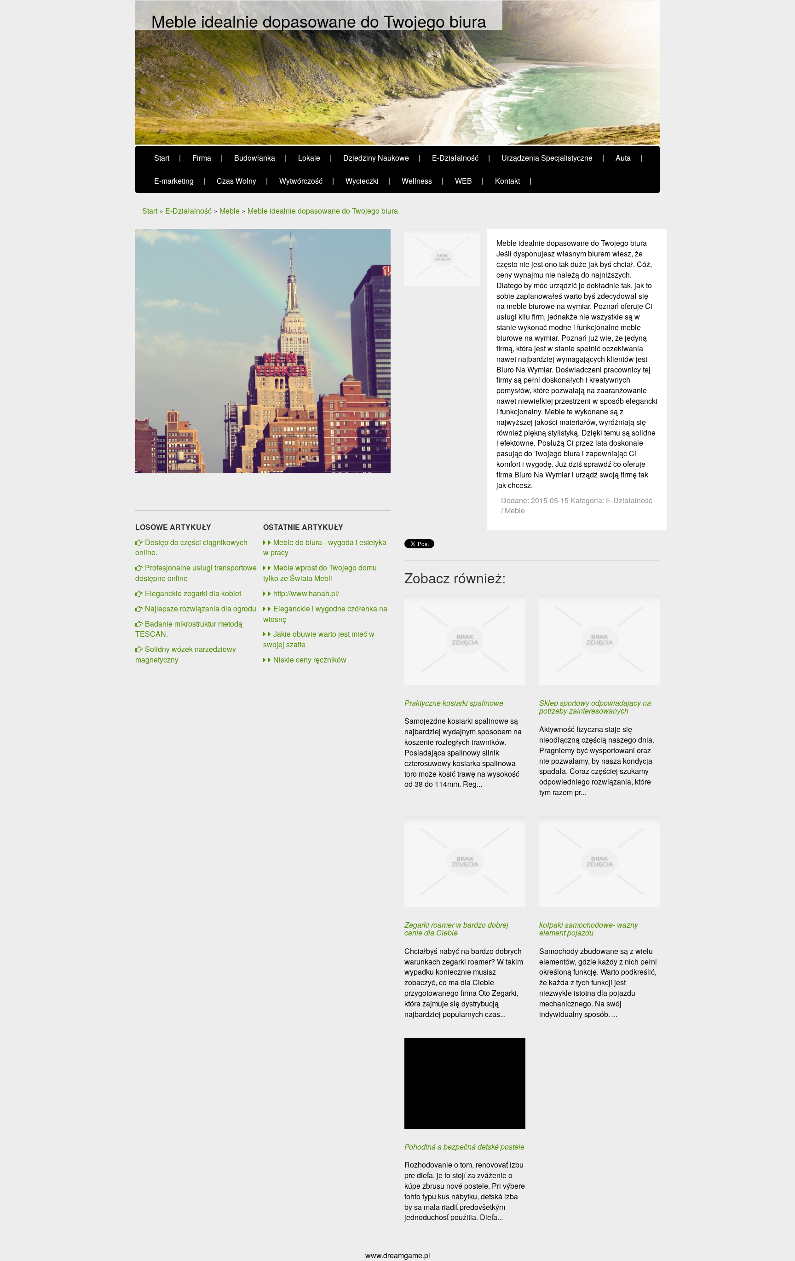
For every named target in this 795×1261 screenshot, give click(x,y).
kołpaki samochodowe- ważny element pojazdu (588, 929)
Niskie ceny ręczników (309, 659)
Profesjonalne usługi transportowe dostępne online (196, 572)
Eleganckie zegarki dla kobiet (193, 593)
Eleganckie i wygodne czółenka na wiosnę (325, 613)
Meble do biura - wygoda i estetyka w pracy (324, 547)
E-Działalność (188, 210)
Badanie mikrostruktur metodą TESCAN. (188, 628)
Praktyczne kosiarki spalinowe (453, 703)
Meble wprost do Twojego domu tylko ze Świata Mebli (320, 572)
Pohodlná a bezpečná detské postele (464, 1147)
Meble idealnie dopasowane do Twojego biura (323, 210)
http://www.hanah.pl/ (306, 593)
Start (149, 210)
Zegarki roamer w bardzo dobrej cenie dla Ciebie (456, 929)
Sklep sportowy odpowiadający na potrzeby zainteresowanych (595, 707)
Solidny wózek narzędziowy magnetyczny (185, 654)
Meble (229, 210)
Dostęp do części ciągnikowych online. (191, 547)
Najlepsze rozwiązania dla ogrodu (200, 608)
